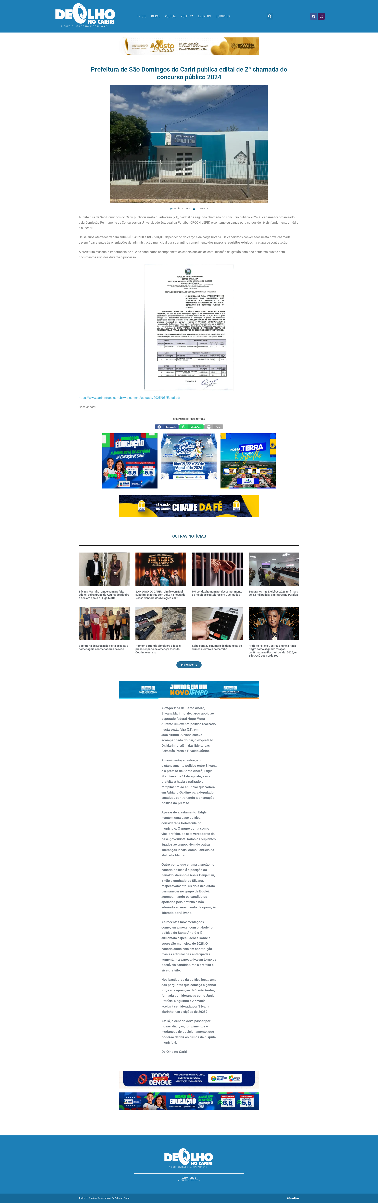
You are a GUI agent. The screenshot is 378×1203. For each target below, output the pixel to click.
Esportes (223, 16)
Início (141, 16)
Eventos (204, 16)
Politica (187, 16)
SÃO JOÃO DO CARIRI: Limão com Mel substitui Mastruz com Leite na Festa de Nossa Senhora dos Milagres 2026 (160, 595)
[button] (270, 16)
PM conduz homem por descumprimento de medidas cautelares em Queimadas (217, 593)
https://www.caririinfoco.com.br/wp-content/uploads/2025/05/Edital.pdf (129, 398)
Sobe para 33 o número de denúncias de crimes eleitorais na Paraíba (217, 647)
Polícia (170, 16)
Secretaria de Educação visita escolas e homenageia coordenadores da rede (103, 647)
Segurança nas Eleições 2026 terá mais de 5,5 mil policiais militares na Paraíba (273, 593)
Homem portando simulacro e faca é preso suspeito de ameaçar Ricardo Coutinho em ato (158, 649)
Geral (155, 16)
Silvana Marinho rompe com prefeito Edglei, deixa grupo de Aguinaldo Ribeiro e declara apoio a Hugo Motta (104, 595)
